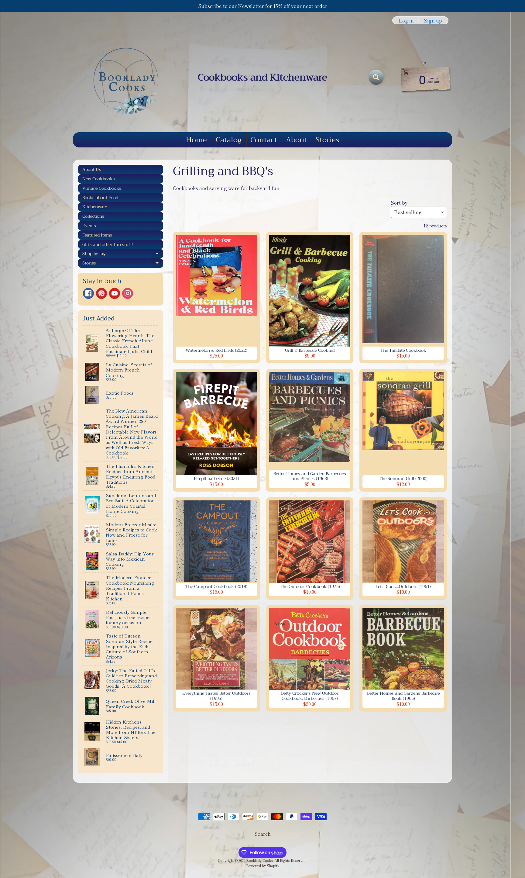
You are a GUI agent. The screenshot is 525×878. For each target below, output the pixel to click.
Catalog (229, 139)
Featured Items (97, 235)
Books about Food (100, 197)
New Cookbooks (98, 178)
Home (196, 139)
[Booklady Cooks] (123, 77)
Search (262, 833)
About (296, 139)
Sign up (433, 20)
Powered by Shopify (262, 865)
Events (89, 225)
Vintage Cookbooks (101, 188)
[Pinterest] (101, 293)
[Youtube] (114, 293)
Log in (406, 20)
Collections (93, 216)
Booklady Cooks (259, 860)
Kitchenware (94, 206)
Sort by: (400, 202)
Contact (263, 139)
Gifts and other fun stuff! (107, 244)
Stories (327, 139)
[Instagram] (127, 293)
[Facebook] (88, 293)
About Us (91, 169)
